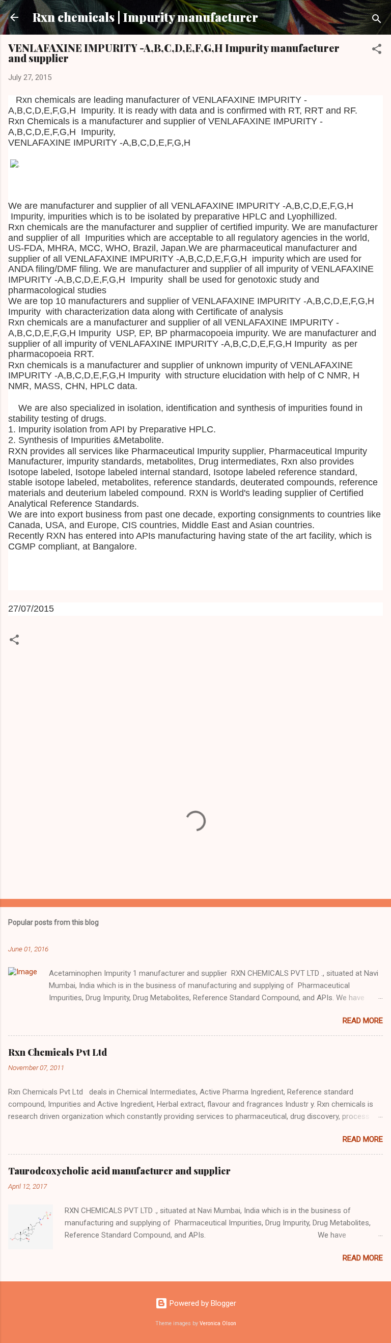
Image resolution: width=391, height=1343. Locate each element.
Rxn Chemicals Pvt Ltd (57, 1052)
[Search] (377, 20)
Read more (363, 1020)
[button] (377, 51)
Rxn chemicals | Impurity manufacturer (145, 17)
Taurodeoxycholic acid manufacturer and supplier (119, 1171)
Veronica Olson (218, 1323)
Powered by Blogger (201, 1303)
